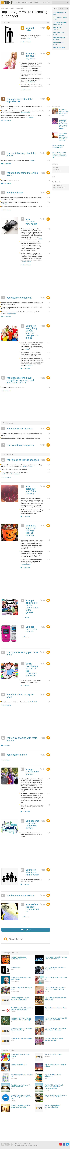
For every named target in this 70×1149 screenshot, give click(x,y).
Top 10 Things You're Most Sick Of (22, 1075)
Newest (24, 2)
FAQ (30, 1143)
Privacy (20, 1143)
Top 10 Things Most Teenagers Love (21, 988)
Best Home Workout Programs (59, 38)
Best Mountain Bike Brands (58, 43)
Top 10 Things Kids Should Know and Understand (20, 998)
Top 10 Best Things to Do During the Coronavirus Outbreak (56, 1096)
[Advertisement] (25, 137)
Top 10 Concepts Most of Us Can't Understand (20, 1086)
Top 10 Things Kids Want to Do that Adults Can (55, 968)
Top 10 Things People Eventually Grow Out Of (19, 958)
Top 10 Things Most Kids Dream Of (56, 978)
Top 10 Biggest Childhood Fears (56, 1008)
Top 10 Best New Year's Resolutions (53, 1075)
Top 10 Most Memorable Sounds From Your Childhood (56, 958)
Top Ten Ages (15, 967)
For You (36, 2)
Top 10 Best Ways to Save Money (20, 1055)
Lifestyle (12, 8)
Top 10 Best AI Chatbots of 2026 (60, 18)
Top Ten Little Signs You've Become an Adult (54, 1039)
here (54, 188)
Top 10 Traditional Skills (19, 1065)
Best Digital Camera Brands (58, 33)
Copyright (25, 1143)
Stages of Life (19, 8)
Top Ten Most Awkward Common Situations (52, 1106)
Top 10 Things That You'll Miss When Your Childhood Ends (55, 988)
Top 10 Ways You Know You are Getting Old (55, 998)
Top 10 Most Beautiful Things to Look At (55, 1065)
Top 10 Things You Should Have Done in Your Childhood (22, 1008)
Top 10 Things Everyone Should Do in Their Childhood (56, 1019)
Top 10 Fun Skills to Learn (53, 1054)
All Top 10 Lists (4, 8)
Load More (25, 930)
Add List (30, 2)
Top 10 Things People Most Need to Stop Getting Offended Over (21, 1096)
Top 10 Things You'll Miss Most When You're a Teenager (55, 1029)
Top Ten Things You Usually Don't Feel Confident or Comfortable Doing (54, 1086)
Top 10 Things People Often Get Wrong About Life (20, 1106)
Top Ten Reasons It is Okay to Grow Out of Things (21, 1029)
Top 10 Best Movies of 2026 (59, 13)
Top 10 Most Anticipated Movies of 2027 (59, 23)
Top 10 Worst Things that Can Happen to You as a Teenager (21, 1019)
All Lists (18, 2)
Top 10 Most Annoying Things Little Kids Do (21, 978)
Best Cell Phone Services (57, 28)
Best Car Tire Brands (59, 47)
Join (49, 2)
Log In (44, 2)
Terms (16, 1143)
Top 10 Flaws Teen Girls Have (21, 1038)
